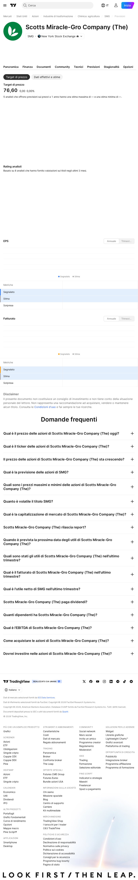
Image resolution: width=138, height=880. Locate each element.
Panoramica (49, 752)
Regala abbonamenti (54, 742)
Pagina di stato (51, 864)
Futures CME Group (53, 774)
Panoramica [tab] (11, 66)
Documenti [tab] (44, 66)
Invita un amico (87, 738)
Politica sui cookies (53, 849)
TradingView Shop (53, 820)
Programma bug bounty (56, 860)
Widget (110, 731)
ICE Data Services (46, 697)
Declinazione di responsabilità (59, 842)
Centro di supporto (53, 803)
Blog (45, 799)
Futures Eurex (50, 777)
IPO (5, 803)
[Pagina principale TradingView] (13, 5)
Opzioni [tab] (128, 66)
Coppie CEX (9, 756)
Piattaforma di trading (118, 746)
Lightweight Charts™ (117, 738)
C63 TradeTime (51, 828)
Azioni (6, 741)
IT (107, 5)
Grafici (6, 731)
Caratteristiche (51, 731)
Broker (46, 756)
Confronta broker (52, 760)
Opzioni (7, 824)
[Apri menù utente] (116, 5)
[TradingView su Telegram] (117, 681)
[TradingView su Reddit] (131, 681)
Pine (5, 763)
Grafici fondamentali (14, 817)
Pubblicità (111, 756)
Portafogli (8, 813)
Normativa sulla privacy (56, 846)
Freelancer (85, 785)
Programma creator (90, 742)
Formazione (85, 763)
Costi (46, 735)
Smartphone (10, 842)
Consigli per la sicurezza (56, 857)
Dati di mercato (51, 738)
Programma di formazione (120, 767)
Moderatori (85, 749)
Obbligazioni (10, 749)
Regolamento (86, 746)
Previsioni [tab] (93, 66)
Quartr (65, 711)
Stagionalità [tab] (111, 66)
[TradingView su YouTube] (97, 681)
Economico (9, 792)
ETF (5, 745)
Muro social (85, 735)
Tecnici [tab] (78, 66)
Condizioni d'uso (45, 407)
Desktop (8, 846)
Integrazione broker (116, 760)
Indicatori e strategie (90, 777)
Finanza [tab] (28, 66)
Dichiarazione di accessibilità (59, 853)
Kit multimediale (51, 810)
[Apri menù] (5, 5)
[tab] (16, 77)
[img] (77, 36)
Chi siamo (48, 792)
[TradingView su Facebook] (91, 681)
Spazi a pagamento (90, 789)
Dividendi (8, 799)
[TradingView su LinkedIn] (111, 681)
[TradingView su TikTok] (124, 681)
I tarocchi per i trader (54, 824)
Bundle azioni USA (53, 781)
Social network (87, 731)
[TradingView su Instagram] (104, 681)
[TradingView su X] (84, 681)
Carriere (47, 806)
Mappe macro (11, 828)
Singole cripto (11, 752)
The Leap (48, 763)
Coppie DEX (9, 760)
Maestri (83, 781)
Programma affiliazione (118, 763)
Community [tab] (62, 66)
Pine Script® (10, 831)
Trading (83, 760)
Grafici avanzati (114, 742)
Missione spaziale (52, 795)
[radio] (111, 241)
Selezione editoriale (90, 767)
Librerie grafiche (115, 735)
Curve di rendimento (14, 820)
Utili (5, 795)
